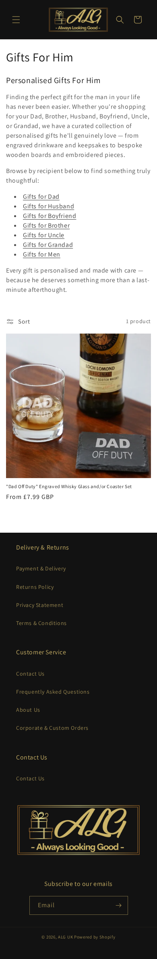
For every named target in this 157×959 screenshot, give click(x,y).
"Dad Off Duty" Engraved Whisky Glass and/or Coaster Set (69, 486)
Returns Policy (35, 586)
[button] (16, 20)
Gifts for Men (41, 254)
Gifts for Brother (46, 225)
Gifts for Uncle (43, 235)
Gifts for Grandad (48, 244)
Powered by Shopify (95, 937)
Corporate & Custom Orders (52, 727)
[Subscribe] (119, 905)
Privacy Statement (39, 605)
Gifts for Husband (48, 206)
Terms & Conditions (41, 623)
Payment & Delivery (41, 568)
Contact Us (30, 673)
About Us (28, 709)
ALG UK (66, 937)
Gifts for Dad (41, 196)
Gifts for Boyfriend (49, 216)
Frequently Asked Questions (53, 691)
